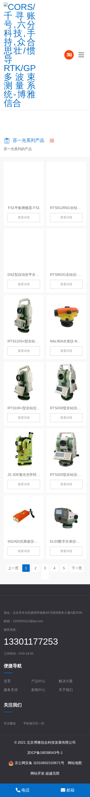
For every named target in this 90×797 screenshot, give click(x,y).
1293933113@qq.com (28, 621)
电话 (26, 790)
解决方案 (66, 681)
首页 (7, 681)
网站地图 (75, 763)
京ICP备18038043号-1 (45, 753)
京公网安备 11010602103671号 (39, 763)
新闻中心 (38, 690)
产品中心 (38, 681)
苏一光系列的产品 (18, 149)
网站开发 (37, 773)
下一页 (77, 568)
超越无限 (53, 773)
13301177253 (31, 641)
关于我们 (66, 690)
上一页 (13, 568)
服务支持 (11, 690)
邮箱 (70, 790)
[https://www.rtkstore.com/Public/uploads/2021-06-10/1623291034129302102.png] (26, 54)
